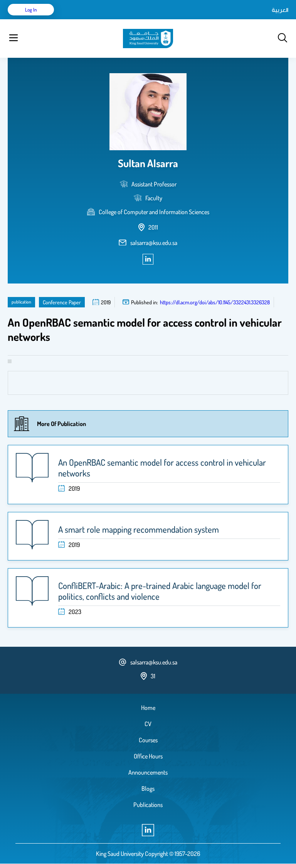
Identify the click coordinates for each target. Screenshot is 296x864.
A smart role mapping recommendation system (138, 529)
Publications (148, 805)
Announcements (148, 772)
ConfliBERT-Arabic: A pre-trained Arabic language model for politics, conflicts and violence (159, 591)
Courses (148, 740)
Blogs (148, 788)
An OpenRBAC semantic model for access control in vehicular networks (162, 467)
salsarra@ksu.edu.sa (153, 243)
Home (148, 707)
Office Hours (148, 756)
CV (148, 724)
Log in (31, 10)
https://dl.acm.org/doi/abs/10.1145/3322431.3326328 (215, 302)
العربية (280, 9)
